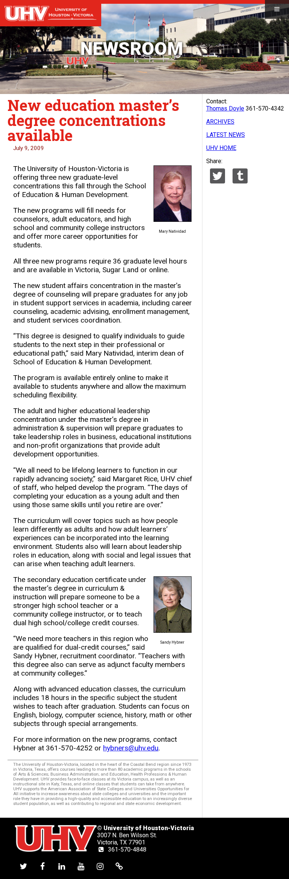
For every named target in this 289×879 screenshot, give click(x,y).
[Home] (50, 13)
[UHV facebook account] (43, 866)
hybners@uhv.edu (130, 748)
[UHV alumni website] (119, 866)
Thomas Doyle (225, 108)
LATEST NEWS (225, 134)
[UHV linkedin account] (62, 866)
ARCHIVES (220, 121)
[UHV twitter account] (23, 866)
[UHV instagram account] (100, 866)
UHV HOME (221, 148)
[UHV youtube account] (81, 866)
